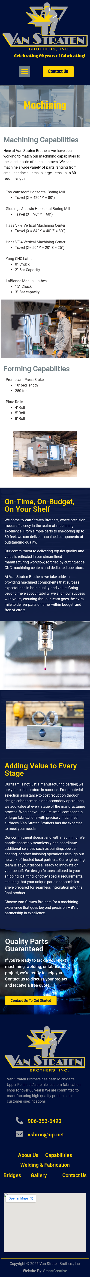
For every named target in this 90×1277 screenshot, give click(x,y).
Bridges (12, 1175)
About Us (28, 1155)
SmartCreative (55, 1271)
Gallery (39, 1175)
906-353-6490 (44, 1121)
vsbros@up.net (46, 1135)
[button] (24, 71)
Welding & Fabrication (45, 1165)
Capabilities (58, 1155)
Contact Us (74, 1175)
